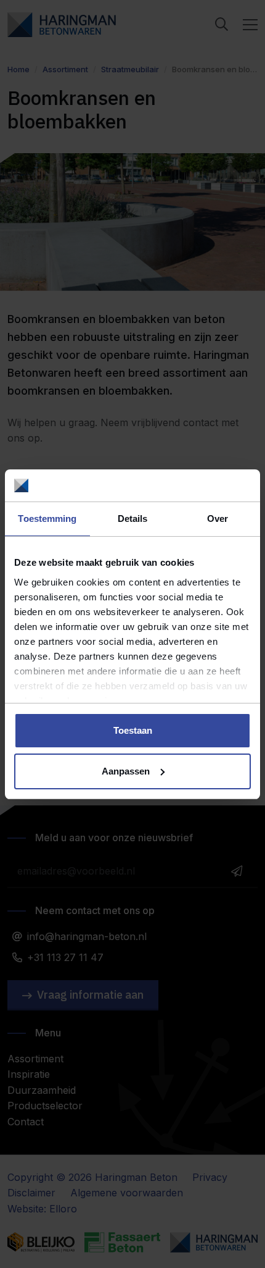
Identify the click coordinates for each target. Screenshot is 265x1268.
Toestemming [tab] (47, 518)
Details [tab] (133, 518)
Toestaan (132, 730)
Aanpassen (126, 771)
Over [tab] (217, 518)
